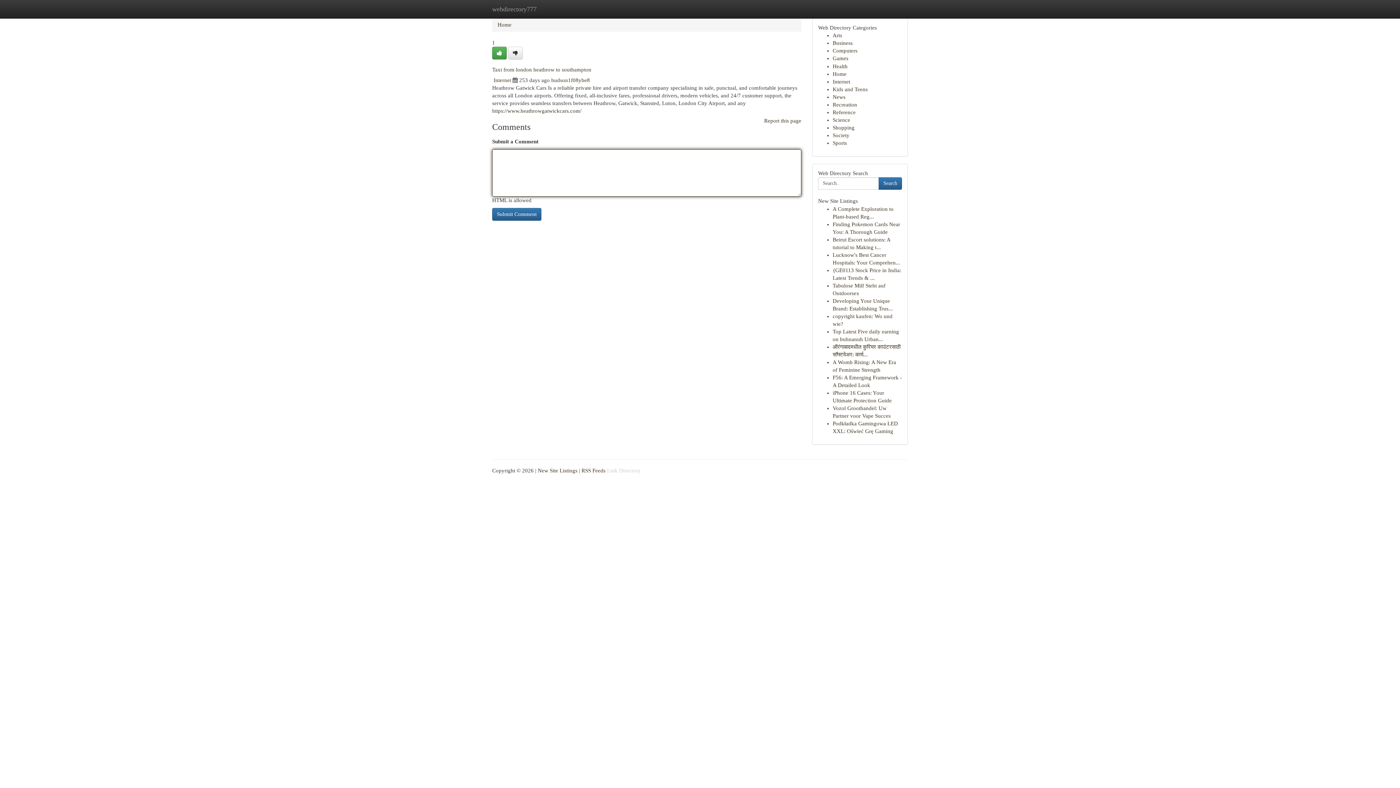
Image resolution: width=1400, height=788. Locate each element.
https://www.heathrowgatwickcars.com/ (537, 111)
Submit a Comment (515, 141)
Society (841, 135)
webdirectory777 (514, 9)
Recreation (845, 105)
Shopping (844, 128)
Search (890, 183)
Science (841, 120)
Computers (845, 51)
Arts (837, 35)
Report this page (782, 121)
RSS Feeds (594, 471)
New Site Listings (558, 471)
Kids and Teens (850, 89)
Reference (844, 112)
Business (843, 43)
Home (505, 25)
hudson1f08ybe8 (570, 80)
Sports (840, 143)
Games (840, 58)
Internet (502, 80)
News (839, 97)
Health (840, 66)
